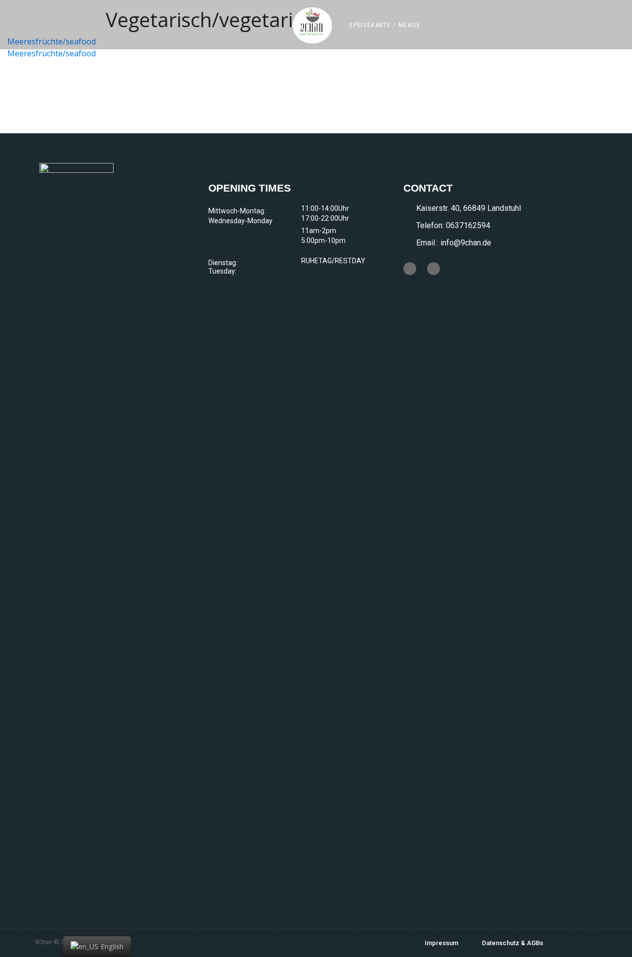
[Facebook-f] (409, 268)
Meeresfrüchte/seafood (51, 53)
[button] (385, 25)
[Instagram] (433, 268)
